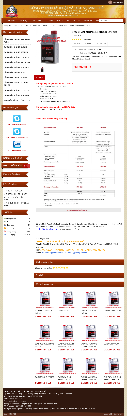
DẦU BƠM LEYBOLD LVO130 (43, 312)
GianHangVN (118, 414)
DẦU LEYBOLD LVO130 (44, 377)
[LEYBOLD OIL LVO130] (113, 298)
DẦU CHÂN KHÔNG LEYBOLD (16, 57)
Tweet (89, 44)
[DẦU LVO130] (67, 298)
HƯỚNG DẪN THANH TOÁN (58, 21)
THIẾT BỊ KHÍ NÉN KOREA (16, 194)
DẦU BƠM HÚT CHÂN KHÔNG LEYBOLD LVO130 (113, 379)
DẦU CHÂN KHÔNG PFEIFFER (16, 90)
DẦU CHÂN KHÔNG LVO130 (89, 312)
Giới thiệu (23, 21)
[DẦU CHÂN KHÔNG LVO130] (90, 298)
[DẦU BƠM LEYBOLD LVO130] (44, 298)
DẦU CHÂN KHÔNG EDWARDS (16, 67)
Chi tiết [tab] (39, 78)
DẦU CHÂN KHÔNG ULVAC (15, 72)
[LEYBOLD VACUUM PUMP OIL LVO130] (67, 331)
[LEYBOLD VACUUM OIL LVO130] (44, 331)
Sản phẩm (36, 21)
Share (77, 44)
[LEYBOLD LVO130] (113, 331)
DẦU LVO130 (63, 311)
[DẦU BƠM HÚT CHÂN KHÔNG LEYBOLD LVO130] (113, 365)
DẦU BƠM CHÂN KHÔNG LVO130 (65, 378)
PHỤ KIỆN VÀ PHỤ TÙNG (14, 100)
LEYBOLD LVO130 (111, 344)
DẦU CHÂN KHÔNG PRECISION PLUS (17, 41)
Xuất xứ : (83, 53)
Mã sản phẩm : (81, 49)
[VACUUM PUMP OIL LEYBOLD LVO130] (90, 331)
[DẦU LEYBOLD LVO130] (44, 365)
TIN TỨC (76, 21)
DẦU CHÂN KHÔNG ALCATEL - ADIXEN (17, 84)
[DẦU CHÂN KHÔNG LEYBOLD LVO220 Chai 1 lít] (52, 48)
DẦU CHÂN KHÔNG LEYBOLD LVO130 (89, 378)
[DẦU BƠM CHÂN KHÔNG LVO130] (67, 365)
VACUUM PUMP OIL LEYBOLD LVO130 (89, 345)
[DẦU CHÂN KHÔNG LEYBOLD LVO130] (90, 365)
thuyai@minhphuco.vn (77, 253)
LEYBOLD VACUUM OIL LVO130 (44, 345)
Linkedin (102, 44)
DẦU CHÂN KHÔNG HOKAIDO (16, 95)
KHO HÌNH (88, 21)
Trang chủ (10, 21)
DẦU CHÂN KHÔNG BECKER (16, 52)
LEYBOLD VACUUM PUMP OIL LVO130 (66, 345)
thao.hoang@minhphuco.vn (54, 253)
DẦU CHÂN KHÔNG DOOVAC (16, 78)
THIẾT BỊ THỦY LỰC (14, 191)
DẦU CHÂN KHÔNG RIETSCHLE (17, 62)
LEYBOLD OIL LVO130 (113, 311)
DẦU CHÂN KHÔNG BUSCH (15, 47)
